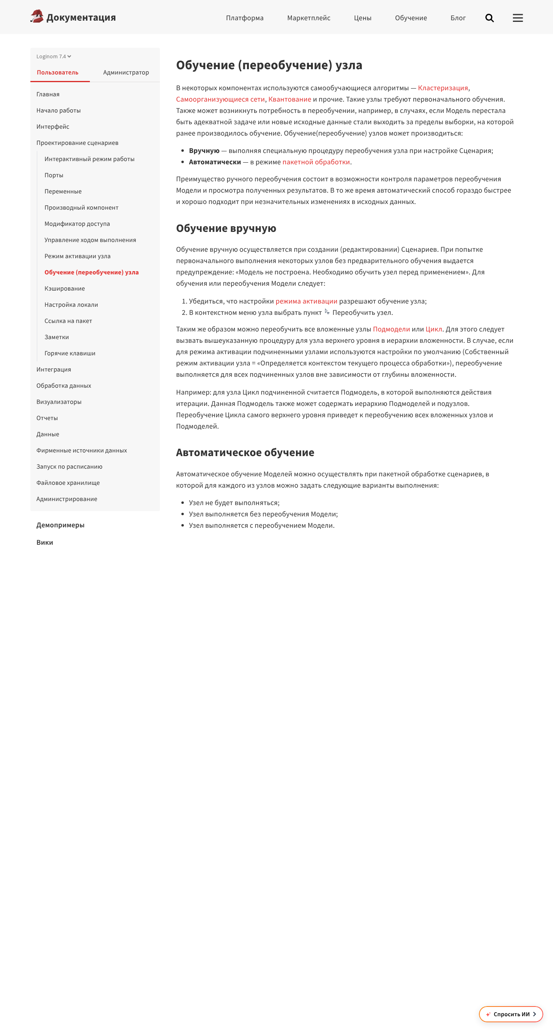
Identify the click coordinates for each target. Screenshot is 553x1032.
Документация (81, 17)
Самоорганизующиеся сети (220, 99)
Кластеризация (443, 87)
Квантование (289, 99)
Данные (47, 434)
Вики (44, 542)
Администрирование (66, 499)
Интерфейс (52, 127)
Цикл (433, 328)
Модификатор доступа (77, 224)
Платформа (245, 17)
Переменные (63, 191)
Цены (363, 17)
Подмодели (391, 328)
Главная (48, 94)
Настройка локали (71, 305)
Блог (458, 17)
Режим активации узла (78, 256)
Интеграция (53, 369)
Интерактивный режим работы (90, 159)
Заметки (57, 337)
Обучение (411, 17)
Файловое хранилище (68, 483)
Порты (54, 175)
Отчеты (47, 418)
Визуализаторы (59, 402)
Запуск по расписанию (69, 467)
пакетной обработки (316, 161)
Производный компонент (82, 208)
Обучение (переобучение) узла (92, 272)
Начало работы (58, 110)
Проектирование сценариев (77, 143)
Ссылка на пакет (68, 321)
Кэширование (65, 289)
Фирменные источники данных (81, 450)
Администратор (126, 72)
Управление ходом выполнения (90, 240)
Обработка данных (63, 386)
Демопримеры (60, 524)
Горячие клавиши (70, 353)
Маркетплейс (309, 17)
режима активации (307, 301)
